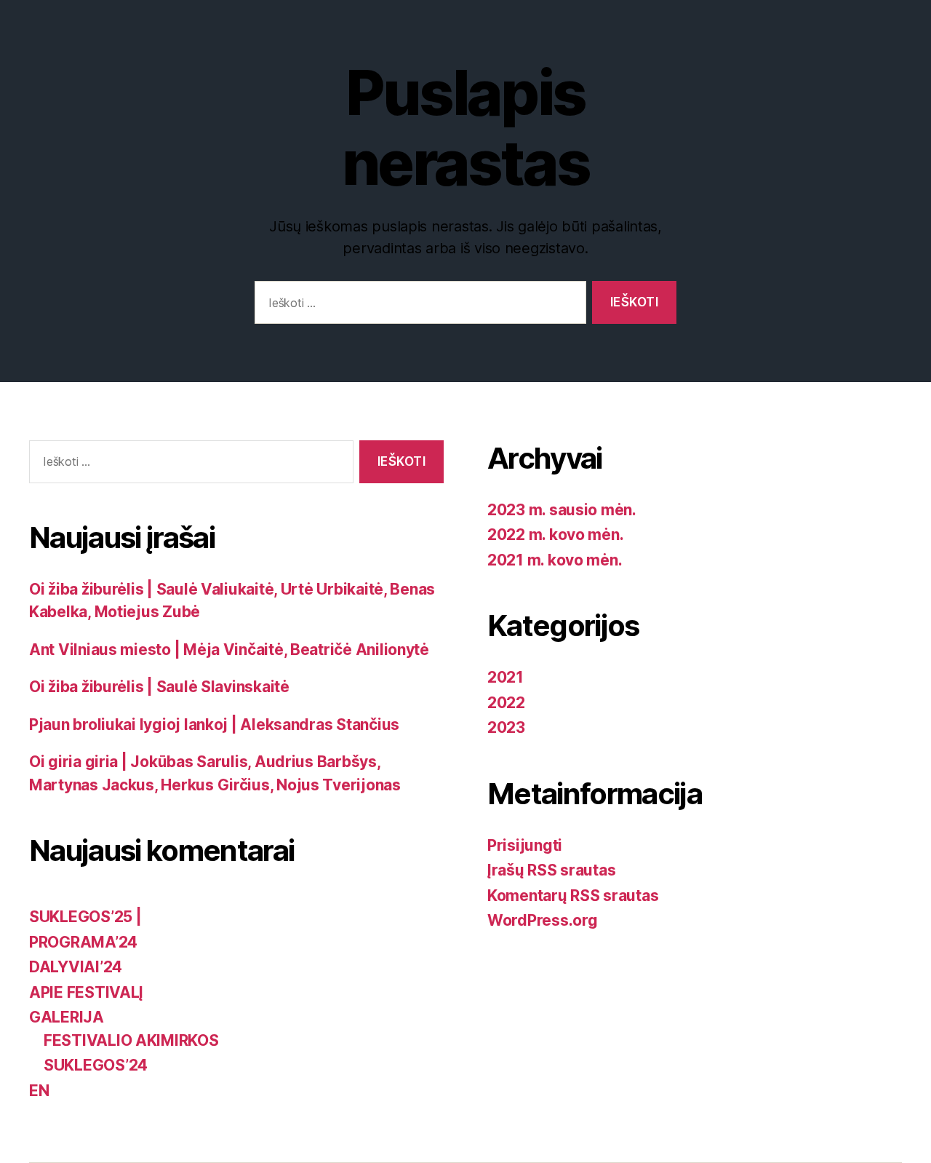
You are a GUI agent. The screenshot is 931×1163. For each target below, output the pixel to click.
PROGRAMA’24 (83, 942)
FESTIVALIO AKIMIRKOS (131, 1040)
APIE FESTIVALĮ (86, 992)
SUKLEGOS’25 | (85, 917)
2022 (506, 703)
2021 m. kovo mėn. (554, 560)
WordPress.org (542, 920)
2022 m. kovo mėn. (555, 534)
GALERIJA (66, 1017)
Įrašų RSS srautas (551, 870)
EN (39, 1090)
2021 (505, 677)
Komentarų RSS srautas (572, 895)
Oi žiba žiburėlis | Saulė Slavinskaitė (159, 687)
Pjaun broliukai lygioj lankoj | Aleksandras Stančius (214, 724)
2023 (506, 727)
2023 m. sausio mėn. (561, 510)
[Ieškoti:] (417, 305)
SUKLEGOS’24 (96, 1065)
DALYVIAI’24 (75, 967)
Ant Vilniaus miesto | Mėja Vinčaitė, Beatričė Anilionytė (229, 649)
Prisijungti (524, 845)
